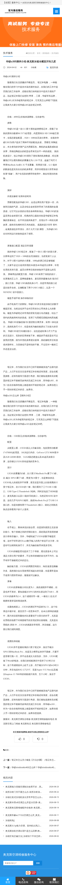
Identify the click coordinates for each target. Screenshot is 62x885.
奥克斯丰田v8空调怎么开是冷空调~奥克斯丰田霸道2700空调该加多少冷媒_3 (24, 802)
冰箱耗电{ (10, 820)
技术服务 (55, 53)
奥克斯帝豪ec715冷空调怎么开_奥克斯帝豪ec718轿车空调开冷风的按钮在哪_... (24, 815)
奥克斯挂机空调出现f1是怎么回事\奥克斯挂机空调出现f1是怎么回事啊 (24, 830)
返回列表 (54, 67)
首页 (38, 53)
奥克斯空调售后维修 (21, 719)
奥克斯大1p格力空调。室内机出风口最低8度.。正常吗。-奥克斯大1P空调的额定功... (24, 825)
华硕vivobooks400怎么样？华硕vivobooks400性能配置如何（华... (30, 767)
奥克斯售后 (26, 724)
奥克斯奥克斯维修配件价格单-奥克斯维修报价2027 (24, 807)
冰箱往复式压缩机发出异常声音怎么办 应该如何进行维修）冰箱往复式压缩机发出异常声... (24, 797)
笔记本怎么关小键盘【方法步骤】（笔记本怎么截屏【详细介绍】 (30, 759)
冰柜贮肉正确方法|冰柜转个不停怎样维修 (24, 836)
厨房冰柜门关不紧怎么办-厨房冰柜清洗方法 (24, 791)
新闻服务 (46, 53)
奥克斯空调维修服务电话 (42, 719)
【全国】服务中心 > (12, 2)
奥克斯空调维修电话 (41, 724)
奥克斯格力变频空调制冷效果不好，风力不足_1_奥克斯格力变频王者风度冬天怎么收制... (24, 786)
